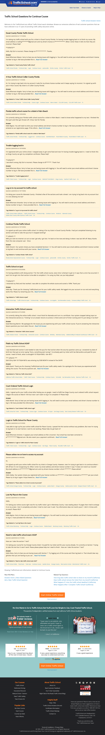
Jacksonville (46, 68)
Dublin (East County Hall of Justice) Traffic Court (19, 215)
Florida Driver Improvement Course (15, 258)
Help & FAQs (96, 7)
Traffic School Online (11, 564)
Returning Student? (52, 599)
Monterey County (57, 526)
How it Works (20, 716)
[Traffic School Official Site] (23, 3)
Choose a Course (86, 7)
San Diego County (59, 411)
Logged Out (31, 136)
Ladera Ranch (50, 486)
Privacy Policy (59, 727)
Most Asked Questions (23, 578)
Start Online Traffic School (52, 595)
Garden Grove (46, 564)
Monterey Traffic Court (70, 526)
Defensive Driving (19, 688)
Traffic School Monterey (12, 526)
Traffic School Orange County (14, 486)
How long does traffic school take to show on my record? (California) (77, 578)
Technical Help (23, 68)
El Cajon (50, 411)
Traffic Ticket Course (11, 179)
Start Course (20, 711)
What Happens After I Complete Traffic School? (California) (73, 585)
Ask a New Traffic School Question (16, 580)
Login (98, 1)
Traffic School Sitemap (52, 711)
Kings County (59, 179)
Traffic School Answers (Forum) (52, 705)
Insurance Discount (20, 691)
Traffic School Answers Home (90, 21)
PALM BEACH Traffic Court (76, 136)
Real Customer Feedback (52, 688)
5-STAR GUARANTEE (52, 1)
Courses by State (20, 714)
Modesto (58, 213)
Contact (82, 1)
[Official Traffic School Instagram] (83, 683)
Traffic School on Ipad (23, 300)
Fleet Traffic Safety (19, 696)
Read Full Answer (41, 60)
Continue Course (36, 68)
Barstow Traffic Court (82, 377)
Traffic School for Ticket (12, 411)
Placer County (53, 446)
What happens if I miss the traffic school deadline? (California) (75, 582)
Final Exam (21, 564)
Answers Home (10, 578)
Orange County (60, 486)
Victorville (58, 377)
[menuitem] (74, 8)
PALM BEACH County (62, 136)
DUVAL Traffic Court (64, 68)
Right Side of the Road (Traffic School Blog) (52, 693)
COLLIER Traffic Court (75, 102)
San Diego (45, 446)
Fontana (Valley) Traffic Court (80, 300)
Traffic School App (11, 300)
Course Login (35, 102)
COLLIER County (63, 102)
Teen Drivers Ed (20, 699)
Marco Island (53, 102)
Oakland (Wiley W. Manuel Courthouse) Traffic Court (80, 334)
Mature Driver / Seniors (19, 693)
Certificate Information (52, 708)
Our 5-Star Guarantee (52, 691)
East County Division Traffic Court (74, 411)
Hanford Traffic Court (70, 179)
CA (78, 179)
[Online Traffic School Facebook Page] (80, 683)
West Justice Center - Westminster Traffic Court (74, 564)
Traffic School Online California (14, 213)
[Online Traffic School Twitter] (87, 683)
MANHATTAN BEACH (48, 179)
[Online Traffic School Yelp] (76, 683)
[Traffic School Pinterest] (90, 683)
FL (72, 68)
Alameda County (66, 213)
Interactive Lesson (33, 334)
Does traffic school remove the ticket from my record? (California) (76, 580)
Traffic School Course (29, 213)
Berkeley (52, 334)
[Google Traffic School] (94, 683)
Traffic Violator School (12, 334)
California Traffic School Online (14, 377)
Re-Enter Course (20, 708)
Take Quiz (28, 564)
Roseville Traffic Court (64, 446)
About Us (52, 685)
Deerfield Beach (50, 136)
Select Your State (74, 7)
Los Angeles (53, 300)
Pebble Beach (48, 526)
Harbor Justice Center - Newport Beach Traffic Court (79, 486)
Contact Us (52, 714)
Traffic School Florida (11, 68)
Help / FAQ (52, 703)
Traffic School (20, 685)
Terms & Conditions (48, 727)
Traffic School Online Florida (13, 102)
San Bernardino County (64, 300)
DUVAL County (54, 68)
